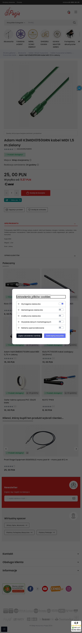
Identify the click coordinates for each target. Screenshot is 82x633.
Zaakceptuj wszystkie (55, 335)
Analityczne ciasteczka (31, 316)
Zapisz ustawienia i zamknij (29, 335)
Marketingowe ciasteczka (32, 310)
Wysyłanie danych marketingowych (36, 322)
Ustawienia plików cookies (33, 296)
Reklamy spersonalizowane (32, 328)
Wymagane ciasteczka (30, 304)
